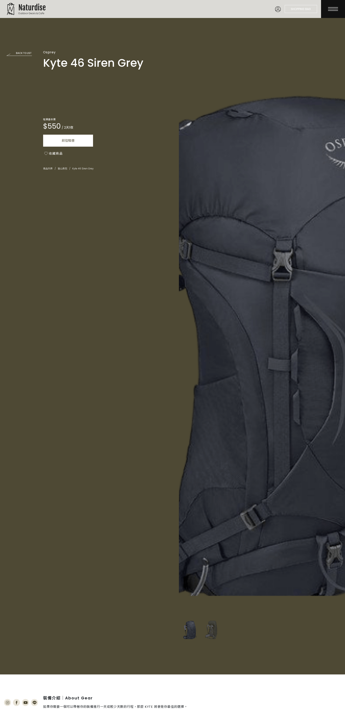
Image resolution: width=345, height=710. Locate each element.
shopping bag (301, 9)
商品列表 (48, 168)
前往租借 (68, 140)
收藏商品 (56, 153)
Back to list (24, 53)
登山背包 (62, 168)
